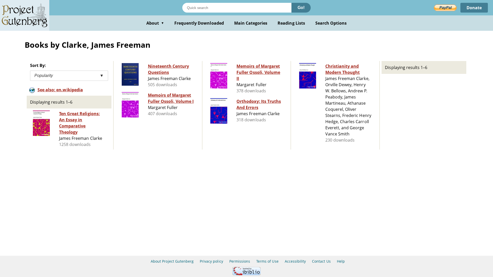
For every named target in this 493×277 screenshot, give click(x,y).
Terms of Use (267, 261)
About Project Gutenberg (172, 261)
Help (341, 261)
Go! (301, 7)
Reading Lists (291, 23)
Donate (474, 8)
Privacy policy (211, 261)
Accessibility (295, 261)
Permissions (239, 261)
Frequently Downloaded (199, 23)
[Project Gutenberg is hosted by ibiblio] (246, 273)
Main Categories (251, 23)
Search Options (331, 23)
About (155, 23)
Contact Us (321, 261)
